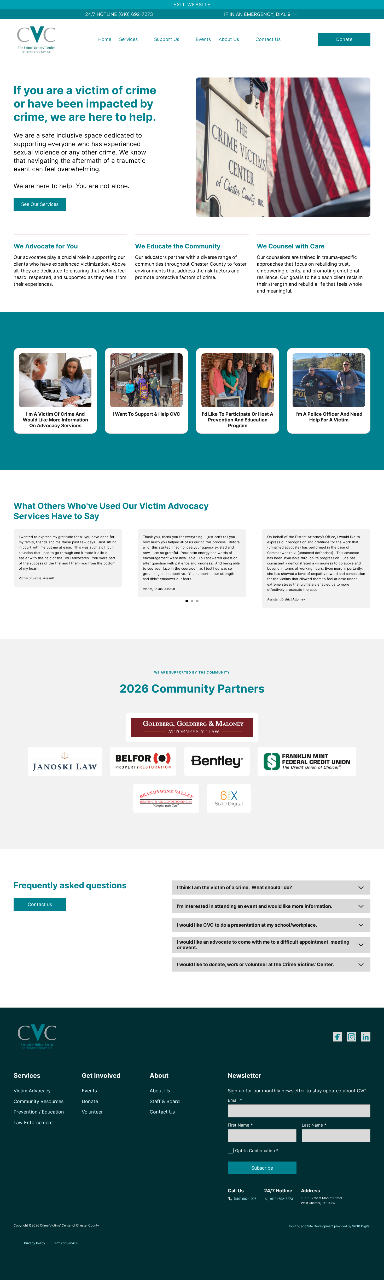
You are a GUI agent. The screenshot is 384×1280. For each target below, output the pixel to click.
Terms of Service (65, 1243)
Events (203, 39)
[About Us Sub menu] (244, 39)
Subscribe (262, 1168)
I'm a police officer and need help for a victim (328, 416)
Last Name (314, 1125)
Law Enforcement (33, 1122)
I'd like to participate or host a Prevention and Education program (237, 419)
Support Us (166, 39)
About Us (229, 39)
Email (235, 1100)
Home (104, 39)
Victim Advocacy (32, 1090)
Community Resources (38, 1101)
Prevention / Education (39, 1112)
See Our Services (40, 204)
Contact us (40, 904)
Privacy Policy (34, 1243)
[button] (271, 887)
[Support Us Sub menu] (185, 39)
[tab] (186, 601)
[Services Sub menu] (143, 39)
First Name (240, 1125)
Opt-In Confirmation (256, 1150)
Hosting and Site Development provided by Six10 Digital (329, 1226)
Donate (344, 39)
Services (128, 39)
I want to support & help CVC (146, 414)
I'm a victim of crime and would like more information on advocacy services (55, 419)
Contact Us (268, 39)
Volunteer (92, 1112)
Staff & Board (165, 1101)
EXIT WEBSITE (192, 4)
